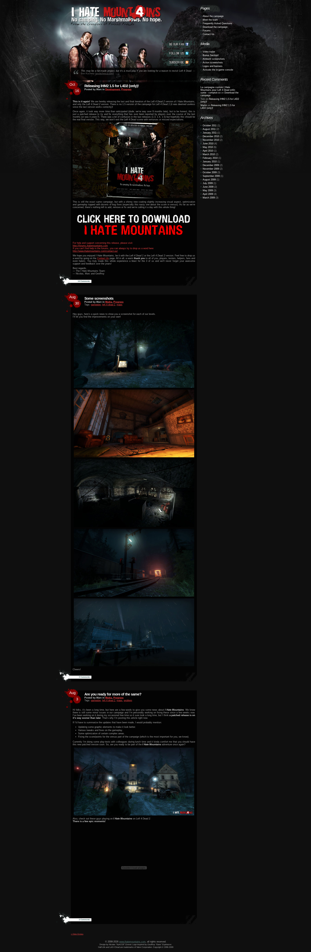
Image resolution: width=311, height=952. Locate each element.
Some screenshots (98, 298)
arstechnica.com (104, 73)
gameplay (96, 304)
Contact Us (103, 258)
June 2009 (208, 186)
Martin (203, 105)
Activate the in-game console (218, 69)
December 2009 (211, 165)
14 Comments (84, 281)
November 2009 (211, 168)
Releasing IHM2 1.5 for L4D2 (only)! (111, 86)
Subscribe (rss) (178, 62)
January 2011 (210, 132)
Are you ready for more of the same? (112, 694)
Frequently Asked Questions (217, 23)
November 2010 (211, 140)
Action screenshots (213, 62)
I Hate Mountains (115, 23)
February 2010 (210, 158)
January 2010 (210, 161)
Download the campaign (215, 27)
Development (112, 89)
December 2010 (211, 136)
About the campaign (213, 16)
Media (108, 302)
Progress (126, 89)
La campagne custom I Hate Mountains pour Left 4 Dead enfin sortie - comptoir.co (217, 90)
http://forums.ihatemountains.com (90, 245)
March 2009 (209, 197)
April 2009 (208, 194)
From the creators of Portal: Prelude (102, 24)
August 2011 (209, 129)
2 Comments (84, 920)
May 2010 (208, 147)
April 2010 (208, 150)
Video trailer (209, 51)
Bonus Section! (211, 55)
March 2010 (209, 154)
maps (119, 304)
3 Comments (84, 677)
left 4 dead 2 (108, 304)
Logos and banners (212, 66)
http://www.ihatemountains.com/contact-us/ (95, 251)
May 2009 (208, 190)
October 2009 (210, 172)
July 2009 (208, 183)
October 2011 (210, 125)
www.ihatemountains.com (132, 941)
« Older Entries (77, 934)
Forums (207, 30)
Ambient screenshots (214, 59)
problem (128, 700)
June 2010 (208, 143)
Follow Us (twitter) (178, 53)
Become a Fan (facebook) (178, 44)
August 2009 (209, 179)
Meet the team (210, 19)
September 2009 (211, 176)
